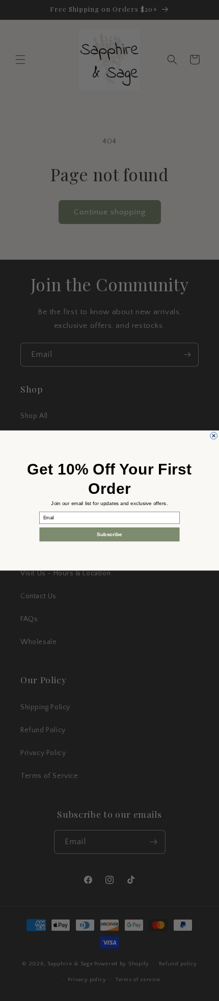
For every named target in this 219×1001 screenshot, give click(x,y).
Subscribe (109, 535)
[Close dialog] (213, 435)
